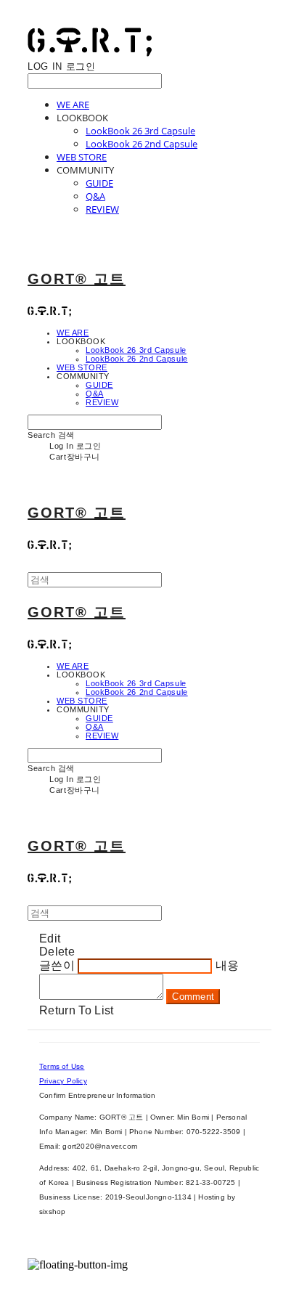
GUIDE (99, 183)
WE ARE (73, 104)
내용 (227, 965)
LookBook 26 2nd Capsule (141, 143)
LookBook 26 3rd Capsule (140, 130)
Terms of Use (61, 1066)
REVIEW (102, 209)
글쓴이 (57, 965)
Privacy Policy (63, 1081)
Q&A (95, 196)
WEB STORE (82, 156)
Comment (193, 996)
